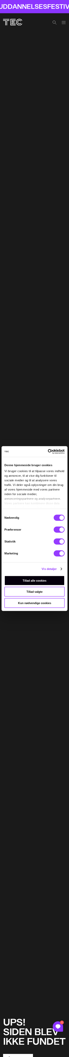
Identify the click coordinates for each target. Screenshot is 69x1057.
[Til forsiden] (12, 22)
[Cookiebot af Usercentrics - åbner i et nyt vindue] (49, 451)
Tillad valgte (34, 591)
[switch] (59, 529)
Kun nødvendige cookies (34, 602)
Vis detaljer (49, 569)
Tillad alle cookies (34, 580)
